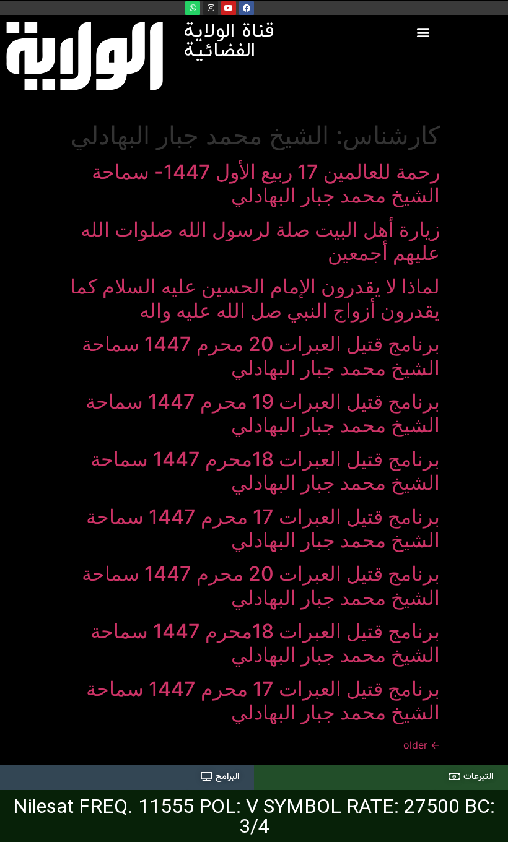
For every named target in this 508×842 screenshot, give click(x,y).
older (421, 745)
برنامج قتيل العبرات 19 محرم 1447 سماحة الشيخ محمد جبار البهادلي (262, 413)
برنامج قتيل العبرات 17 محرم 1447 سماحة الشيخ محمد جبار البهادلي (263, 528)
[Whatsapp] (192, 8)
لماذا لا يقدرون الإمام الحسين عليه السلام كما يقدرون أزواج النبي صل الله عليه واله (255, 298)
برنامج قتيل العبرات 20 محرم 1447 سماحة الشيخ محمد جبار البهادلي (261, 356)
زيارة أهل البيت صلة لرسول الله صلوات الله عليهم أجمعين (260, 241)
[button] (423, 32)
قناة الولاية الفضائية (229, 41)
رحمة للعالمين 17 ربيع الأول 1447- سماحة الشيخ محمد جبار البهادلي (266, 183)
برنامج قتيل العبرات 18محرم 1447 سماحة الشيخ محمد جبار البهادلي (265, 471)
